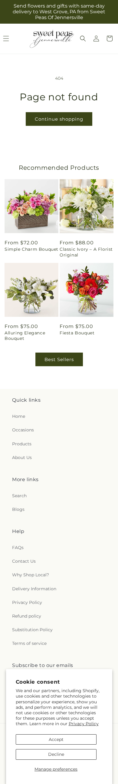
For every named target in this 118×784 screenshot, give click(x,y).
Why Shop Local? (30, 575)
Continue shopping (59, 119)
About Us (22, 457)
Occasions (23, 430)
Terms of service (29, 643)
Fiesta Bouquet (77, 333)
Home (18, 416)
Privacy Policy (84, 723)
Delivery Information (34, 588)
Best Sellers (59, 359)
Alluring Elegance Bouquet (25, 335)
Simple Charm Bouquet (31, 249)
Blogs (18, 509)
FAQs (18, 547)
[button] (83, 38)
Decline (56, 754)
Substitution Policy (32, 629)
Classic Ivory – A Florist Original (86, 251)
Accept (56, 739)
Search (19, 495)
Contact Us (24, 561)
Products (21, 444)
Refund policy (26, 616)
